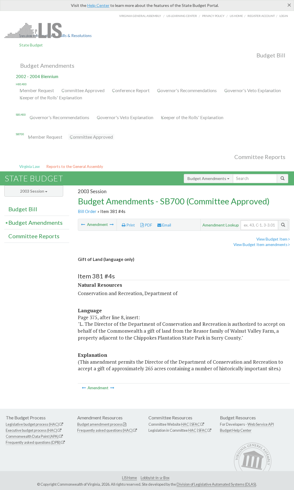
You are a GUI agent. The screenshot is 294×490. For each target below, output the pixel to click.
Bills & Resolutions (76, 35)
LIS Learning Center (182, 16)
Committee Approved (83, 90)
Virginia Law (29, 166)
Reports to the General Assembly (74, 166)
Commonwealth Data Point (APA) (32, 436)
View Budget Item (272, 239)
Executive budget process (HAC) (31, 430)
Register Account (261, 16)
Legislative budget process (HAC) (32, 424)
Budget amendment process (100, 424)
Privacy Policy (213, 16)
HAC (185, 424)
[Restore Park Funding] (83, 224)
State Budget (31, 45)
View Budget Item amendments (260, 244)
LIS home (236, 16)
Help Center (98, 5)
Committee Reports (259, 156)
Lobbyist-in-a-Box (155, 477)
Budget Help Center (236, 430)
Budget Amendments (47, 65)
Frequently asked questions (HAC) (105, 430)
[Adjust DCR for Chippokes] (112, 224)
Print (130, 225)
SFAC (195, 424)
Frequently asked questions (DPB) (33, 442)
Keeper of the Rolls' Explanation (51, 97)
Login (283, 16)
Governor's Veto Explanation (252, 90)
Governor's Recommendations (187, 90)
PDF (148, 225)
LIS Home (129, 477)
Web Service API (260, 424)
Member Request (37, 90)
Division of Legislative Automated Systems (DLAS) (216, 484)
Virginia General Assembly (140, 16)
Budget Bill (270, 55)
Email (166, 225)
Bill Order (87, 211)
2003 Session (32, 191)
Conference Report (131, 90)
